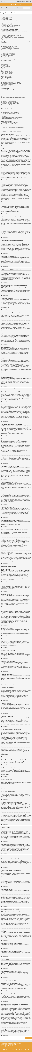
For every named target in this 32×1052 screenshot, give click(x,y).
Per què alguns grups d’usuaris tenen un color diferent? (11, 83)
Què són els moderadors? (6, 78)
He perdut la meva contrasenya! (7, 24)
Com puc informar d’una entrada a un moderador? (10, 56)
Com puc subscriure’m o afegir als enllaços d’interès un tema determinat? (15, 111)
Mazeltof (9, 1045)
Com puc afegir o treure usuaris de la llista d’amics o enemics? (13, 97)
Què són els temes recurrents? (7, 71)
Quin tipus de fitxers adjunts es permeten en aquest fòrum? (12, 117)
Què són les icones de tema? (6, 73)
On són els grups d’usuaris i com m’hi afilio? (9, 81)
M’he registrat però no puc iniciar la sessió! (9, 20)
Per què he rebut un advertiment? (7, 55)
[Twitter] (10, 1049)
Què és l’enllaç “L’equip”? (6, 85)
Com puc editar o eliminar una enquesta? (9, 52)
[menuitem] (4, 1)
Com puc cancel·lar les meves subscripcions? (10, 113)
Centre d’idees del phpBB (6, 997)
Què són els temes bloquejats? (7, 72)
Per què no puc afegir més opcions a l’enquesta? (10, 50)
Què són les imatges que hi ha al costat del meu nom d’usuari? (13, 37)
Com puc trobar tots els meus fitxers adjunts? (9, 118)
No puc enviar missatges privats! (7, 89)
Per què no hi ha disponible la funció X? (8, 123)
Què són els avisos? (5, 70)
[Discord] (25, 1049)
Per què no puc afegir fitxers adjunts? (8, 54)
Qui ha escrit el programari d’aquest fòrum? (9, 122)
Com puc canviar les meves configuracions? (9, 30)
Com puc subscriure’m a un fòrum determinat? (10, 112)
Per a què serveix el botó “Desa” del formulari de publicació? (12, 57)
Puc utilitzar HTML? (5, 65)
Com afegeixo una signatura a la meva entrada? (10, 48)
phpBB (28, 328)
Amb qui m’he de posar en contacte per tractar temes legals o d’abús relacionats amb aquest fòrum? (14, 126)
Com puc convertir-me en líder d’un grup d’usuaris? (11, 82)
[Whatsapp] (7, 1049)
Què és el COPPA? (4, 18)
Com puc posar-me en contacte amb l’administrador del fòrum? (13, 127)
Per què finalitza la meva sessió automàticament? (10, 25)
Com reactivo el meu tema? (6, 60)
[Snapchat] (13, 1049)
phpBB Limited (10, 985)
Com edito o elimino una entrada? (7, 47)
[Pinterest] (16, 1049)
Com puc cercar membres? (6, 104)
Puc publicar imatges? (5, 67)
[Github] (22, 1049)
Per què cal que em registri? (6, 17)
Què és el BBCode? (5, 64)
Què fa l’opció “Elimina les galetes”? (8, 26)
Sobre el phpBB (11, 988)
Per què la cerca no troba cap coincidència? (9, 102)
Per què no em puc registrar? (6, 19)
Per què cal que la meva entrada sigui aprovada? (10, 59)
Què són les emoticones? (6, 66)
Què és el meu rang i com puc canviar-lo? (9, 39)
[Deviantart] (28, 1049)
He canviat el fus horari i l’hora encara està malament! (11, 35)
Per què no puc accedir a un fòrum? (8, 53)
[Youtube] (4, 1049)
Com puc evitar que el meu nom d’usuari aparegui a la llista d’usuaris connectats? (14, 32)
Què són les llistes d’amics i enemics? (8, 96)
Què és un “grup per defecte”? (7, 84)
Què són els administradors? (6, 77)
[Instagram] (19, 1049)
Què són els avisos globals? (6, 68)
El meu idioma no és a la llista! (6, 36)
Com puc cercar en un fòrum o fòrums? (8, 101)
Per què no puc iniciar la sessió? (7, 21)
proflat (4, 1045)
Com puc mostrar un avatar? (6, 38)
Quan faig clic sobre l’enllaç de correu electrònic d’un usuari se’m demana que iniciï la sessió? (15, 42)
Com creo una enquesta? (6, 49)
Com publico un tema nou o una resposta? (9, 46)
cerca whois (19, 1010)
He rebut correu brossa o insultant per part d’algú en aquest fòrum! (13, 92)
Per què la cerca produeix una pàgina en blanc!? (10, 103)
